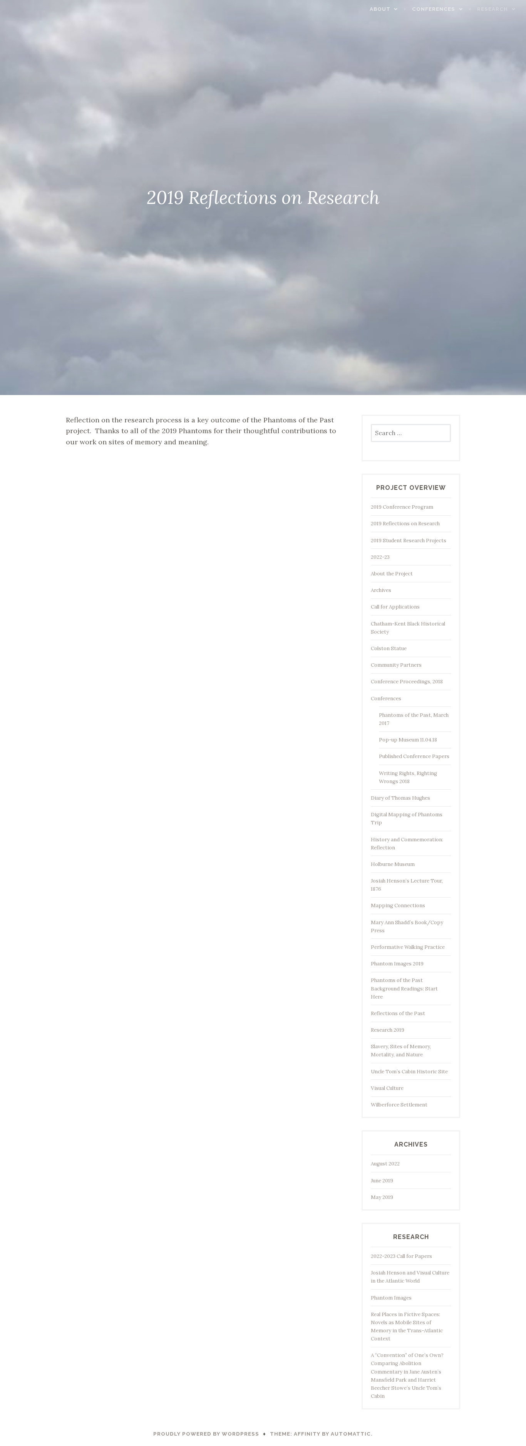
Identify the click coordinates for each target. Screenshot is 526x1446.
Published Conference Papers (414, 756)
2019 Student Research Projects (408, 540)
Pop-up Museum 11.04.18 (408, 739)
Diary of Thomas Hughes (400, 798)
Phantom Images (391, 1298)
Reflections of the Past (398, 1013)
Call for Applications (395, 607)
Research (492, 9)
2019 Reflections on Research (405, 523)
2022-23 (380, 557)
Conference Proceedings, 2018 (407, 681)
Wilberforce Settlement (399, 1104)
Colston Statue (389, 648)
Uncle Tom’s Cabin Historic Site (409, 1071)
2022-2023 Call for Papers (401, 1256)
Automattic (351, 1434)
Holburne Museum (393, 864)
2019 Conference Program (402, 507)
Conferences (433, 9)
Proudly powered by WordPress (206, 1434)
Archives (381, 590)
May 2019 (382, 1197)
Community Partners (396, 665)
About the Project (392, 573)
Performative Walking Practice (408, 947)
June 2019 (382, 1180)
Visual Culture (387, 1088)
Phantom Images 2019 (397, 963)
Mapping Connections (398, 905)
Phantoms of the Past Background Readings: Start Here (404, 988)
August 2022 (385, 1163)
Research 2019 (387, 1030)
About (380, 9)
